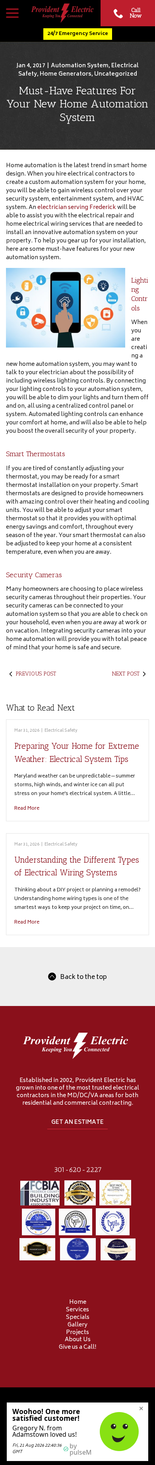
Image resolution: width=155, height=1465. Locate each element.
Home (77, 1302)
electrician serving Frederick (77, 208)
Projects (77, 1333)
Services (77, 1310)
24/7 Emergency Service (77, 33)
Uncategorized (115, 74)
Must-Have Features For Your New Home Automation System (77, 104)
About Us (78, 1340)
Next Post (126, 673)
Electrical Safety (61, 730)
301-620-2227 (78, 1169)
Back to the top (83, 977)
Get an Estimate (77, 1122)
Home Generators (65, 74)
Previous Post (35, 673)
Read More (26, 808)
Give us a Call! (77, 1347)
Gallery (77, 1325)
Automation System (79, 66)
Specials (77, 1317)
